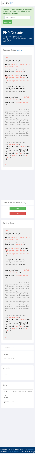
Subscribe (7, 22)
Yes (17, 209)
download (20, 50)
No (17, 213)
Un (9, 3)
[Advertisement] (17, 185)
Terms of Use (31, 449)
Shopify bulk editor (13, 451)
